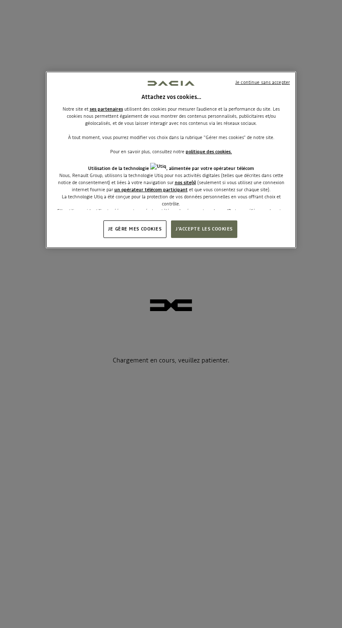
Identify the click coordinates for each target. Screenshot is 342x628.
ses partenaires (106, 109)
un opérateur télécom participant (151, 189)
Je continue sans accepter (262, 81)
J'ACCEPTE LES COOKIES (204, 228)
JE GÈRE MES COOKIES (135, 228)
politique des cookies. (209, 151)
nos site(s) (185, 182)
